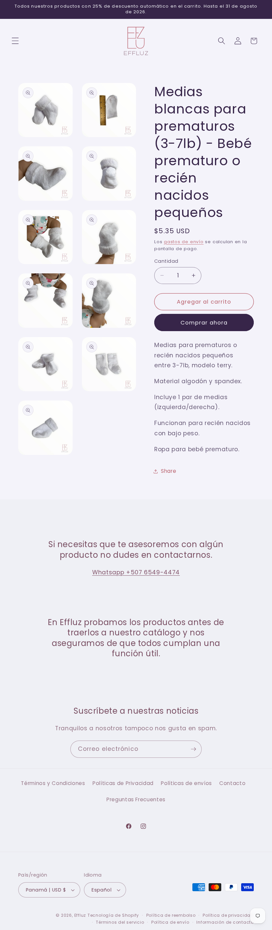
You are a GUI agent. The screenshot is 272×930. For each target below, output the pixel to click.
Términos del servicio (120, 922)
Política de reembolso (171, 915)
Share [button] (168, 470)
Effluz (80, 915)
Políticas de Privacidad (123, 783)
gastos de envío (184, 242)
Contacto (232, 783)
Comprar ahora (204, 322)
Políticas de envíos (186, 783)
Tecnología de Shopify (113, 915)
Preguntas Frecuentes (136, 799)
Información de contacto (225, 922)
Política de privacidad (228, 915)
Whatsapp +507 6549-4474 (136, 572)
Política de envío (170, 922)
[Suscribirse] (193, 749)
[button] (15, 41)
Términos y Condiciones (53, 783)
